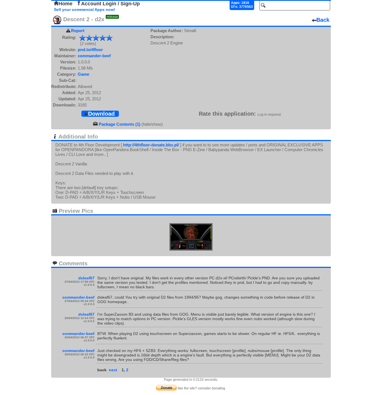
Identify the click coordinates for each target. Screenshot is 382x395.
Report (77, 30)
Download (101, 114)
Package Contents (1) (119, 124)
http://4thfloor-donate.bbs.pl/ (151, 144)
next (113, 370)
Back (322, 20)
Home (65, 3)
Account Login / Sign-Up (110, 3)
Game (83, 74)
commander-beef (94, 55)
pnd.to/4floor (90, 49)
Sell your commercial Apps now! (84, 9)
